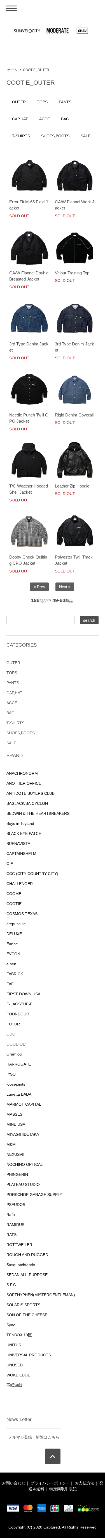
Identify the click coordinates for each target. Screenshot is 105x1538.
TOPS (42, 102)
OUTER (19, 102)
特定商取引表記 (63, 1489)
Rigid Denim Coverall (74, 415)
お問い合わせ (13, 1483)
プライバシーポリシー (50, 1483)
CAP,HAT (20, 119)
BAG (65, 119)
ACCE (44, 119)
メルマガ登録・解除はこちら (33, 1437)
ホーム (12, 70)
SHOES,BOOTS (55, 136)
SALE (85, 136)
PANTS (65, 102)
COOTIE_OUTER (36, 70)
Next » (65, 586)
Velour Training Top (72, 272)
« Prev (39, 586)
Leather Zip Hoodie (72, 486)
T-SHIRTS (21, 136)
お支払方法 (84, 1483)
